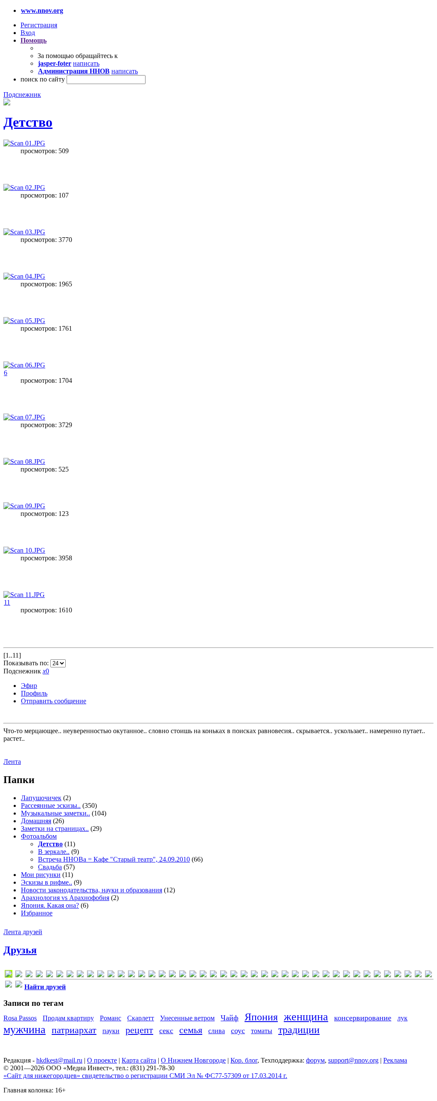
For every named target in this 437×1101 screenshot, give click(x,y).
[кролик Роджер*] (387, 975)
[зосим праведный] (367, 975)
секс (166, 1030)
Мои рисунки (41, 874)
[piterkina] (203, 975)
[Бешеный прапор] (316, 975)
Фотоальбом (39, 836)
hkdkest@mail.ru (59, 1060)
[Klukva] (111, 975)
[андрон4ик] (295, 975)
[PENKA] (182, 975)
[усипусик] (428, 975)
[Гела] (336, 975)
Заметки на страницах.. (55, 828)
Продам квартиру (68, 1018)
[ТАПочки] (398, 975)
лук (402, 1018)
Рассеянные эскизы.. (51, 805)
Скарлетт (140, 1018)
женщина (306, 1017)
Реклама (395, 1060)
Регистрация (38, 25)
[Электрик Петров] (19, 985)
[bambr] (39, 975)
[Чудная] (8, 985)
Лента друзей (22, 931)
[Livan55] (131, 975)
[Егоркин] (357, 975)
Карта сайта (139, 1060)
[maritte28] (142, 975)
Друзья (20, 949)
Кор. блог (243, 1060)
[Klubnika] (101, 975)
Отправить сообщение (53, 701)
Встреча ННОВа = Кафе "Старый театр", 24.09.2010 (114, 859)
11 (7, 602)
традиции (299, 1029)
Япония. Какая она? (50, 905)
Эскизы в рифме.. (46, 882)
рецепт (139, 1030)
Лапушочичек (41, 797)
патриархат (74, 1030)
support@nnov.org (353, 1060)
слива (216, 1030)
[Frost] (80, 975)
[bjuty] (49, 975)
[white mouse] (285, 975)
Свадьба (50, 867)
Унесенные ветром (187, 1018)
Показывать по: (26, 663)
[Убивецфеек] (408, 975)
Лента (12, 761)
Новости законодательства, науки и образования (91, 890)
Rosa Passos (20, 1018)
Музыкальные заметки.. (55, 813)
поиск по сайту (42, 79)
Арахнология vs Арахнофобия (65, 897)
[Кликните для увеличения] (6, 103)
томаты (261, 1030)
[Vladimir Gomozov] (264, 975)
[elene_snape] (70, 975)
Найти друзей (45, 986)
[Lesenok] (121, 975)
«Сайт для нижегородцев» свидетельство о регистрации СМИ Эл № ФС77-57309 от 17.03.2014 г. (145, 1075)
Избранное (36, 913)
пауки (110, 1030)
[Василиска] (326, 975)
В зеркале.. (54, 851)
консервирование (362, 1018)
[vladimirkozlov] (275, 975)
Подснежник (22, 94)
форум (315, 1060)
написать (86, 63)
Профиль (34, 693)
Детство (27, 122)
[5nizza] (29, 975)
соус (238, 1030)
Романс (110, 1018)
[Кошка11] (377, 975)
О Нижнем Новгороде (193, 1060)
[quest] (213, 975)
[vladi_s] (254, 975)
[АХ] (305, 975)
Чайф (230, 1018)
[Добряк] (346, 975)
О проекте (102, 1060)
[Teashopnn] (244, 975)
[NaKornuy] (172, 975)
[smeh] (223, 975)
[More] (162, 975)
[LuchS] (8, 975)
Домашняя (36, 820)
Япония (261, 1016)
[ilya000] (90, 975)
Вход (27, 32)
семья (190, 1030)
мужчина (24, 1029)
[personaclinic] (193, 975)
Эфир (29, 685)
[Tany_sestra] (234, 975)
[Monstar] (152, 975)
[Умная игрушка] (418, 975)
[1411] (19, 975)
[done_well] (60, 975)
